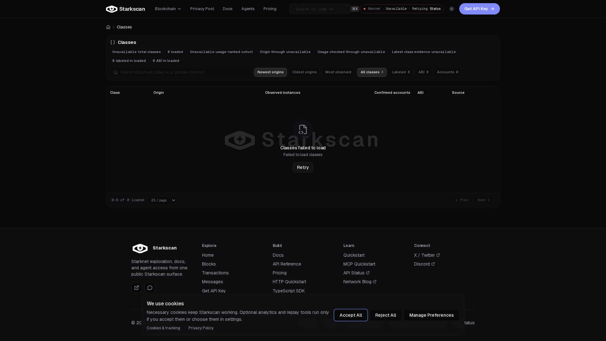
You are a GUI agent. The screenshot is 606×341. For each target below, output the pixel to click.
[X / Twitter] (136, 287)
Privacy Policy (200, 328)
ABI (423, 72)
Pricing (280, 273)
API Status (356, 273)
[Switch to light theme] (452, 9)
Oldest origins (304, 72)
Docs (278, 255)
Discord (424, 264)
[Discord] (150, 287)
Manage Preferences (431, 315)
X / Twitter (427, 255)
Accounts (447, 72)
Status (435, 9)
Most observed (338, 72)
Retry (303, 167)
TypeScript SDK (289, 291)
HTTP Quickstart (289, 281)
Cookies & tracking (163, 328)
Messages (212, 281)
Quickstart (354, 255)
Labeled (401, 72)
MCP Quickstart (359, 264)
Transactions (215, 273)
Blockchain (165, 8)
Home (208, 255)
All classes (372, 72)
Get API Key (476, 8)
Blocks (209, 264)
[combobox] (323, 9)
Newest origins (270, 72)
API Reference (287, 264)
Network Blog (360, 282)
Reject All (385, 315)
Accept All (351, 315)
